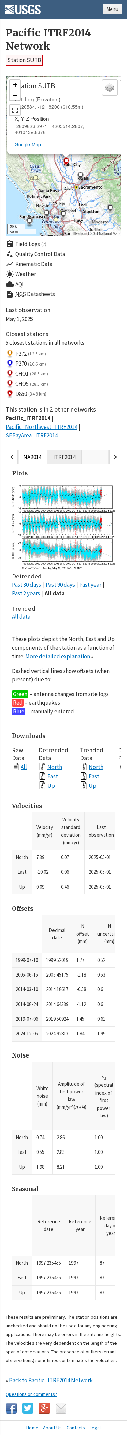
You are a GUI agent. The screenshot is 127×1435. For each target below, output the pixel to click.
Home (32, 1427)
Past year (90, 584)
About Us (52, 1427)
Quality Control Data (35, 254)
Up (51, 785)
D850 (30, 394)
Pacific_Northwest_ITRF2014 (41, 427)
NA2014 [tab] (32, 457)
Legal (95, 1427)
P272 (30, 353)
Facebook (11, 1408)
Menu (112, 9)
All (24, 766)
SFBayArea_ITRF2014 (32, 435)
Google (44, 1408)
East (52, 776)
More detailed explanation (57, 656)
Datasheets (30, 294)
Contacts (76, 1427)
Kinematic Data (29, 264)
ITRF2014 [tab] (64, 457)
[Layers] (109, 87)
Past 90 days (60, 584)
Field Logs (26, 244)
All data (55, 593)
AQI (15, 284)
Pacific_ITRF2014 (28, 418)
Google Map (28, 144)
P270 (30, 363)
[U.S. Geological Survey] (22, 7)
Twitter (27, 1408)
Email (61, 1408)
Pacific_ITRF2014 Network (48, 39)
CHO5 (31, 383)
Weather (21, 274)
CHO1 (31, 373)
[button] (110, 209)
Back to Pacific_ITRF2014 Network (51, 1380)
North (54, 766)
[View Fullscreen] (15, 110)
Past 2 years (26, 593)
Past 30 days (26, 584)
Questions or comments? (31, 1394)
